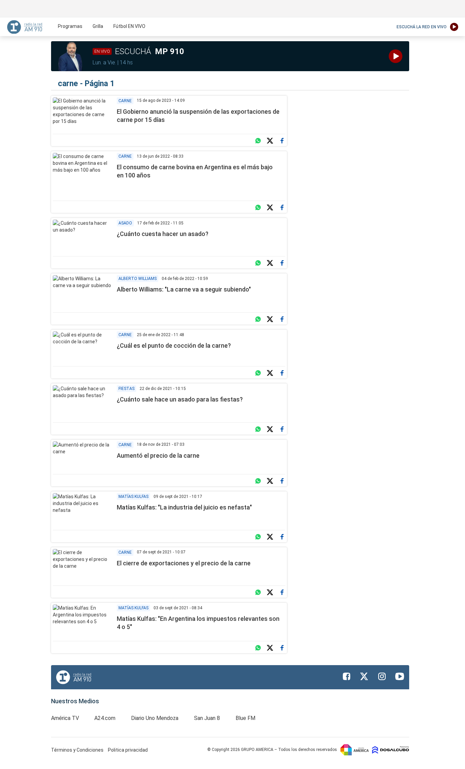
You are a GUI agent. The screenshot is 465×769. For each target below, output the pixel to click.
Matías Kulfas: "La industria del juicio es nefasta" (184, 507)
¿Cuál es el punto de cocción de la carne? (174, 345)
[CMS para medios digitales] (390, 749)
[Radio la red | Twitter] (364, 676)
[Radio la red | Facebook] (346, 676)
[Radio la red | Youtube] (399, 676)
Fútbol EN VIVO (129, 26)
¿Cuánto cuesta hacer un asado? (162, 233)
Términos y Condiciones (78, 750)
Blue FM (245, 718)
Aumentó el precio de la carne (158, 455)
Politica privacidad (128, 750)
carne (125, 100)
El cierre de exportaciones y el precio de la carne (184, 563)
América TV (65, 718)
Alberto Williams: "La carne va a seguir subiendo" (184, 289)
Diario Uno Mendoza (154, 718)
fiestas (126, 388)
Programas (70, 26)
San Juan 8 (207, 718)
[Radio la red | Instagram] (382, 676)
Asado (125, 223)
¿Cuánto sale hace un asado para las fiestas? (180, 399)
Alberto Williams (137, 278)
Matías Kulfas (133, 496)
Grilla (98, 26)
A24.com (104, 718)
